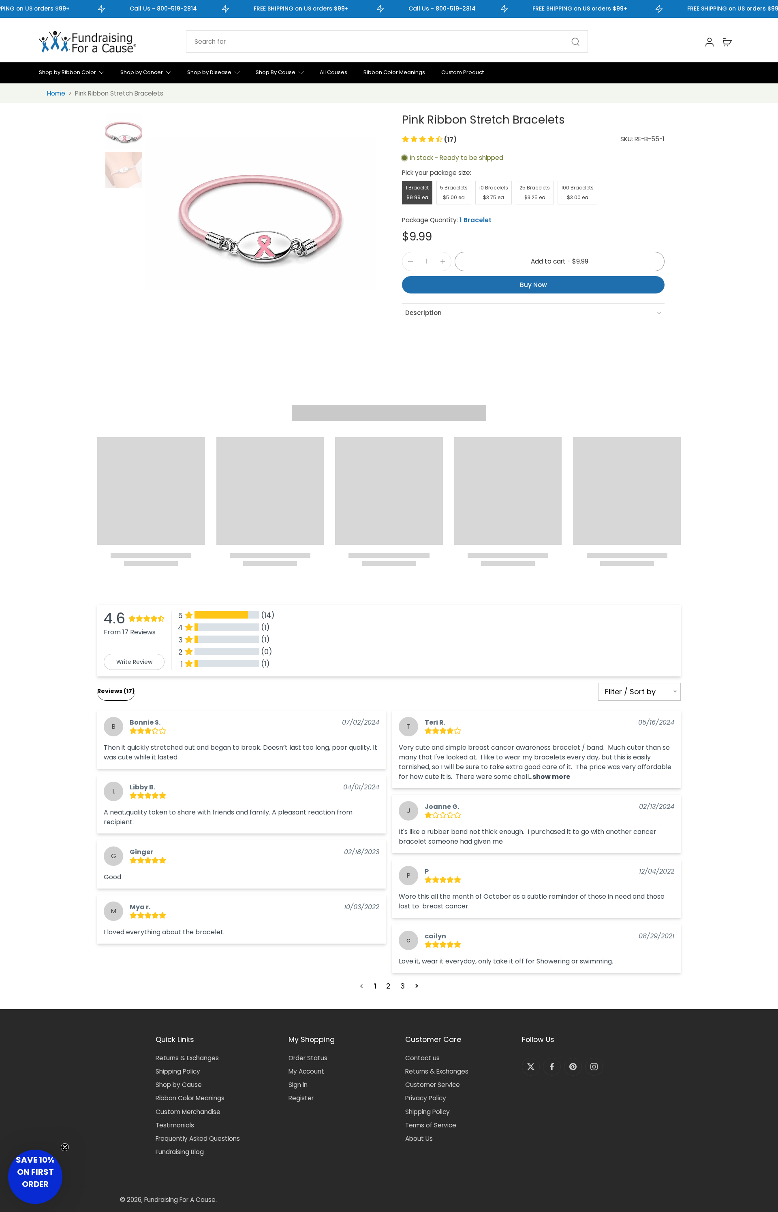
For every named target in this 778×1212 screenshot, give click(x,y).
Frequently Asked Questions (198, 1138)
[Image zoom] (260, 214)
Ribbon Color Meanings (190, 1098)
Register (301, 1098)
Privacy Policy (425, 1098)
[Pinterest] (573, 1067)
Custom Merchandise (188, 1112)
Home (56, 93)
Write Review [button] (134, 662)
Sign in (298, 1084)
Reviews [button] (116, 691)
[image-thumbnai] (123, 131)
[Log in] (709, 42)
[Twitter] (531, 1067)
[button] (429, 139)
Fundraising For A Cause (180, 1199)
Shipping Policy (178, 1071)
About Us (419, 1138)
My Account (306, 1071)
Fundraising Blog (180, 1152)
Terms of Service (430, 1125)
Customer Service (432, 1084)
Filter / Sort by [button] (630, 691)
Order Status (308, 1058)
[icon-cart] (727, 42)
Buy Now (533, 285)
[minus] (410, 261)
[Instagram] (594, 1067)
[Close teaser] (65, 1147)
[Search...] (575, 41)
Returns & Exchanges (187, 1058)
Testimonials (175, 1125)
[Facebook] (552, 1067)
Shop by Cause (179, 1084)
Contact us (422, 1058)
